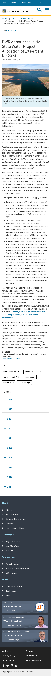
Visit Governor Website (10, 611)
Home (4, 18)
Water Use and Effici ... (11, 377)
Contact (14, 2)
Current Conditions (28, 2)
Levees (41, 372)
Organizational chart (15, 519)
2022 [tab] (10, 438)
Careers (9, 523)
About (5, 2)
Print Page (11, 30)
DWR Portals (11, 573)
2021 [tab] (10, 447)
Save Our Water (12, 546)
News (14, 18)
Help (8, 595)
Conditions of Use (14, 586)
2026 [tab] (10, 399)
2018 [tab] (10, 477)
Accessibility (8, 660)
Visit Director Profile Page (11, 640)
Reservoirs (29, 372)
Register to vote (13, 541)
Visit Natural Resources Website (13, 625)
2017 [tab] (10, 486)
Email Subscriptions (15, 528)
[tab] (25, 399)
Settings (42, 2)
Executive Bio (12, 514)
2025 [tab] (10, 409)
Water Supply (30, 377)
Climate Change (24, 382)
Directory (10, 510)
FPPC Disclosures (34, 660)
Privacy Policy (9, 655)
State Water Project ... (12, 372)
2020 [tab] (10, 457)
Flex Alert (10, 550)
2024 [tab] (10, 418)
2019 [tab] (10, 467)
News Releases (27, 18)
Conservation (8, 382)
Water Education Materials (18, 568)
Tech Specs (11, 591)
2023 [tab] (10, 428)
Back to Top (7, 650)
